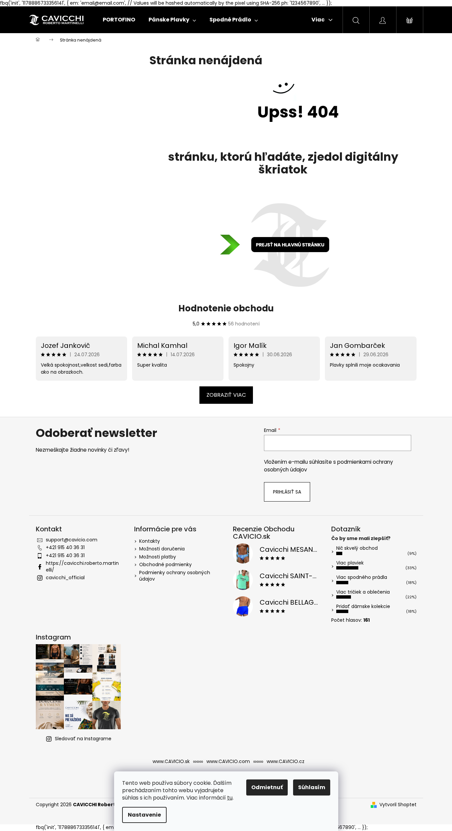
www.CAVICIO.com (228, 761)
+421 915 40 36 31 (65, 547)
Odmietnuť (267, 787)
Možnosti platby (157, 556)
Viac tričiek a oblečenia (363, 592)
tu (230, 798)
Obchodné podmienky (165, 564)
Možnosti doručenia (162, 548)
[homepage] (283, 245)
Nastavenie (144, 815)
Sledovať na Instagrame (83, 738)
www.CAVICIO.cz (285, 761)
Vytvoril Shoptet (398, 805)
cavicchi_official (65, 577)
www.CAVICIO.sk (171, 761)
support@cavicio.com (71, 539)
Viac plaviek (350, 562)
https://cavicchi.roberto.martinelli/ (82, 566)
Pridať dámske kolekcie (363, 606)
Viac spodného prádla (361, 577)
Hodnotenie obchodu (226, 308)
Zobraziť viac (226, 395)
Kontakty (149, 541)
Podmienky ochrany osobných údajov (174, 575)
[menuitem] (119, 19)
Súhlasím (311, 787)
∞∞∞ (198, 761)
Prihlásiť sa (287, 491)
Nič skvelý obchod (357, 548)
